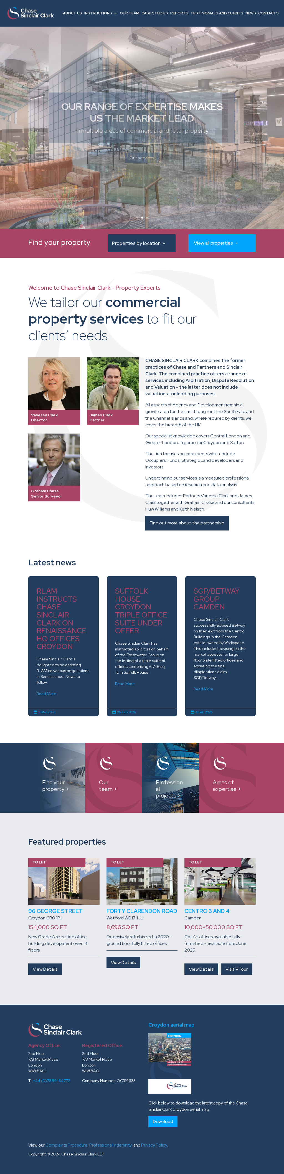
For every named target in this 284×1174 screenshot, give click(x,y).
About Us (72, 13)
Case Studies (154, 13)
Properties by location (136, 243)
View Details (45, 969)
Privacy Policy (154, 1145)
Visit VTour (236, 969)
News (250, 13)
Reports (179, 13)
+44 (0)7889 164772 (51, 1080)
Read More (46, 693)
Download (163, 1121)
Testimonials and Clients (217, 13)
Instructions (98, 13)
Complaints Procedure (66, 1145)
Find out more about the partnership (187, 523)
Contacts (268, 13)
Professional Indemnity (110, 1145)
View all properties (213, 243)
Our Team (129, 13)
